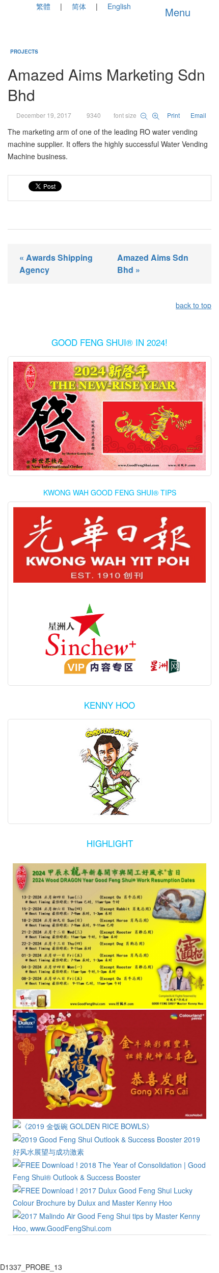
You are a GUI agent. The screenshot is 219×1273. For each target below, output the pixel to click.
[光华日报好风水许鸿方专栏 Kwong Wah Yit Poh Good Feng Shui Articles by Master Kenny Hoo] (109, 545)
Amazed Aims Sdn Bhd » (152, 264)
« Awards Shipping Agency (56, 264)
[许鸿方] (109, 640)
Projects (24, 51)
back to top (193, 305)
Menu (176, 12)
